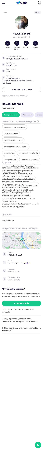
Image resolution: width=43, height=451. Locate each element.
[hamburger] (3, 3)
